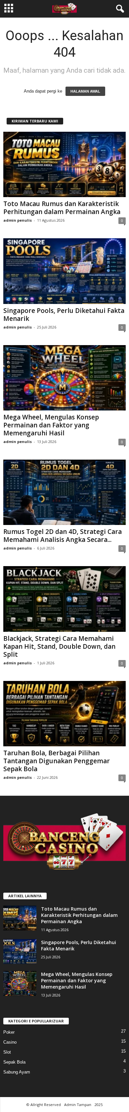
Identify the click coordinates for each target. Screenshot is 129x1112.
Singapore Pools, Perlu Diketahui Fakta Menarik (63, 314)
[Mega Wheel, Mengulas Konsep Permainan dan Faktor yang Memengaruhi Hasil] (64, 377)
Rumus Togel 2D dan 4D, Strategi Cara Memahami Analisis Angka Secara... (62, 535)
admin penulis (17, 220)
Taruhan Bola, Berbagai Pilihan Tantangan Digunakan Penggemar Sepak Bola (56, 761)
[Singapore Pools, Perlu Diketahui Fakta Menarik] (64, 271)
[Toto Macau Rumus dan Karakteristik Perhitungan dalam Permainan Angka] (64, 164)
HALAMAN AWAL (85, 91)
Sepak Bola (14, 1062)
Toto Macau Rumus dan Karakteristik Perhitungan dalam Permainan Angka (61, 207)
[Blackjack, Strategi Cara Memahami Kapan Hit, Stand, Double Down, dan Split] (64, 598)
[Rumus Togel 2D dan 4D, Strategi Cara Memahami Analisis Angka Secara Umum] (64, 492)
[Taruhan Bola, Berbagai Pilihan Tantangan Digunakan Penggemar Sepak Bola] (64, 713)
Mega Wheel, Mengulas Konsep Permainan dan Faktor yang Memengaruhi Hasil (51, 425)
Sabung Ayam (16, 1072)
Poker (9, 1032)
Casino (10, 1042)
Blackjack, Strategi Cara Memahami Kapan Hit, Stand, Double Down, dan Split (59, 646)
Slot (7, 1052)
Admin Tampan (77, 1104)
